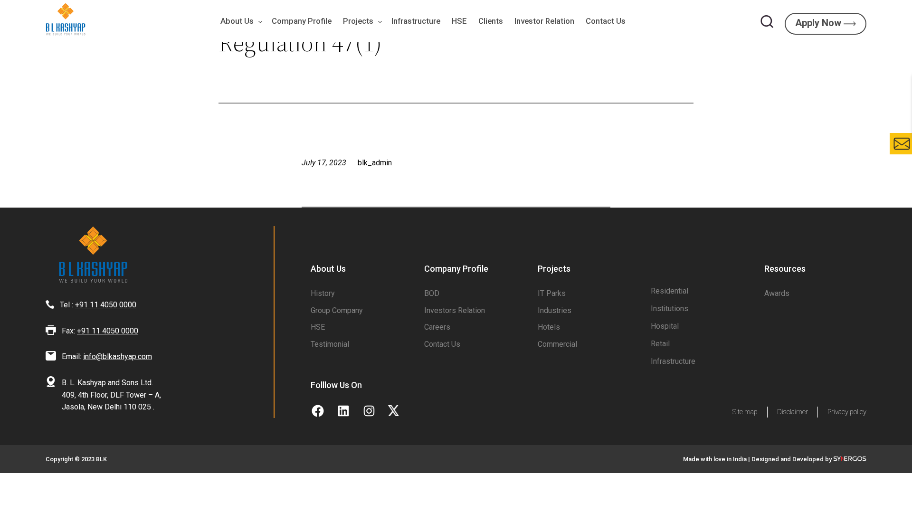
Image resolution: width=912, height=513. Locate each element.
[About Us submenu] (258, 21)
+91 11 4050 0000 (105, 304)
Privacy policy (846, 412)
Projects (358, 21)
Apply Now (819, 22)
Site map (745, 412)
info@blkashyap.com (117, 356)
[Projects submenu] (377, 21)
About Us (237, 21)
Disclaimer (792, 412)
